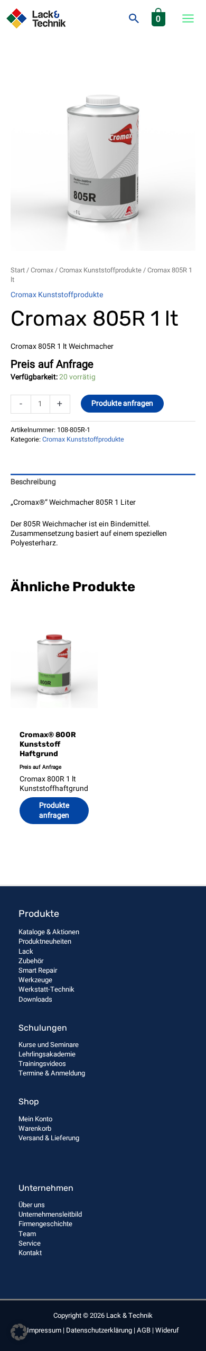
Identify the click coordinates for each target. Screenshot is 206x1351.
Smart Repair (37, 970)
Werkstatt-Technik (46, 989)
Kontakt (30, 1253)
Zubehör (30, 961)
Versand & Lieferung (48, 1138)
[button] (134, 18)
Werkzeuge (35, 980)
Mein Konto (35, 1119)
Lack (25, 951)
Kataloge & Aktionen (48, 932)
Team (27, 1234)
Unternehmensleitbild (50, 1214)
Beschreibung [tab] (33, 481)
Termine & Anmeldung (51, 1073)
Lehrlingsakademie (47, 1054)
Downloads (35, 999)
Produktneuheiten (44, 941)
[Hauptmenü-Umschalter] (188, 18)
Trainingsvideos (42, 1064)
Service (29, 1243)
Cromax (42, 270)
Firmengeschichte (45, 1224)
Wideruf (167, 1330)
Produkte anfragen (122, 403)
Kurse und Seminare (48, 1045)
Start (18, 270)
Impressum (44, 1330)
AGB (144, 1330)
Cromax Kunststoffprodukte (100, 270)
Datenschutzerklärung (99, 1330)
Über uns (31, 1205)
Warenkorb (34, 1128)
